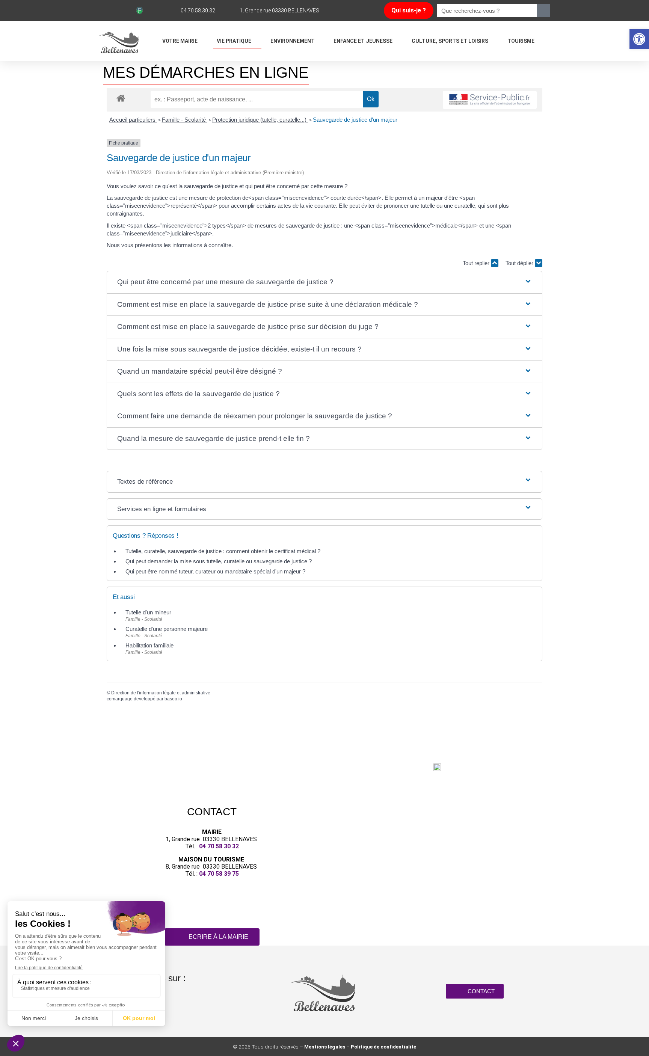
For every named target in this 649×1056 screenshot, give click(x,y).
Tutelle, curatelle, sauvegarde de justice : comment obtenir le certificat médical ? (222, 551)
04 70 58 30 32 (219, 846)
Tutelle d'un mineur (148, 612)
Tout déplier (520, 263)
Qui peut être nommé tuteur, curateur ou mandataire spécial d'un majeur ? (215, 571)
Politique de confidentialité (383, 1047)
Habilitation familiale (149, 645)
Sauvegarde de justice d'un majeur (355, 119)
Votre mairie (180, 41)
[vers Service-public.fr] (490, 100)
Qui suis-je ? (408, 10)
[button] (639, 39)
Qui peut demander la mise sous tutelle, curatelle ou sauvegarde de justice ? (218, 561)
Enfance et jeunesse (363, 41)
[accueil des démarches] (120, 98)
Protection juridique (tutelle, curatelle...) (260, 119)
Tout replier (477, 263)
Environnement (292, 41)
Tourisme (520, 41)
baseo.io (173, 698)
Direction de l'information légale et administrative (160, 692)
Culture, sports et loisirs (450, 41)
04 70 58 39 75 (219, 873)
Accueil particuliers (133, 119)
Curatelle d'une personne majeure (166, 629)
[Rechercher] (543, 10)
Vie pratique (234, 41)
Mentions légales (324, 1047)
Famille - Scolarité (184, 119)
